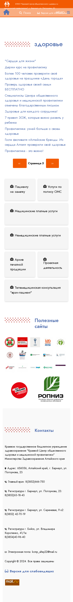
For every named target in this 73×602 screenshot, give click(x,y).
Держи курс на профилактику (26, 67)
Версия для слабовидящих (32, 571)
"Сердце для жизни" (20, 61)
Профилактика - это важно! (24, 150)
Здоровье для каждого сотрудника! (31, 111)
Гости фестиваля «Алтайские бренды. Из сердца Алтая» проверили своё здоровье (35, 142)
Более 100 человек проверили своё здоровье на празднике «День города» (34, 76)
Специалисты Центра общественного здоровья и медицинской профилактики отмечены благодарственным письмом (34, 100)
